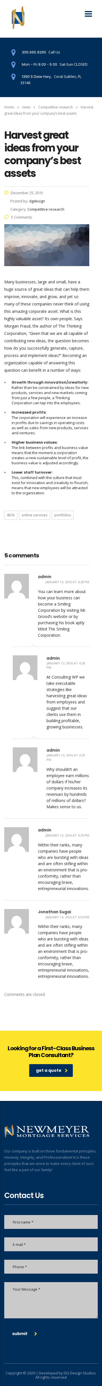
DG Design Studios (80, 1373)
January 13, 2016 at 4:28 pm (67, 582)
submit (19, 1333)
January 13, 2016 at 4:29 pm (65, 757)
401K (11, 514)
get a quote (48, 1070)
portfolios (62, 514)
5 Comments (21, 217)
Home (9, 107)
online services (35, 514)
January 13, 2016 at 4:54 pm (67, 917)
